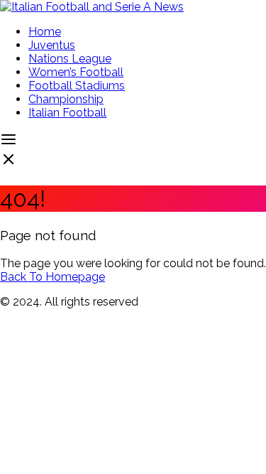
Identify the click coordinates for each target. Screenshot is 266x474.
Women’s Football (75, 72)
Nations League (69, 58)
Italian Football (67, 112)
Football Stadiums (76, 85)
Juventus (51, 45)
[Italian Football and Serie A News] (92, 7)
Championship (66, 99)
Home (44, 31)
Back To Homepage (52, 277)
